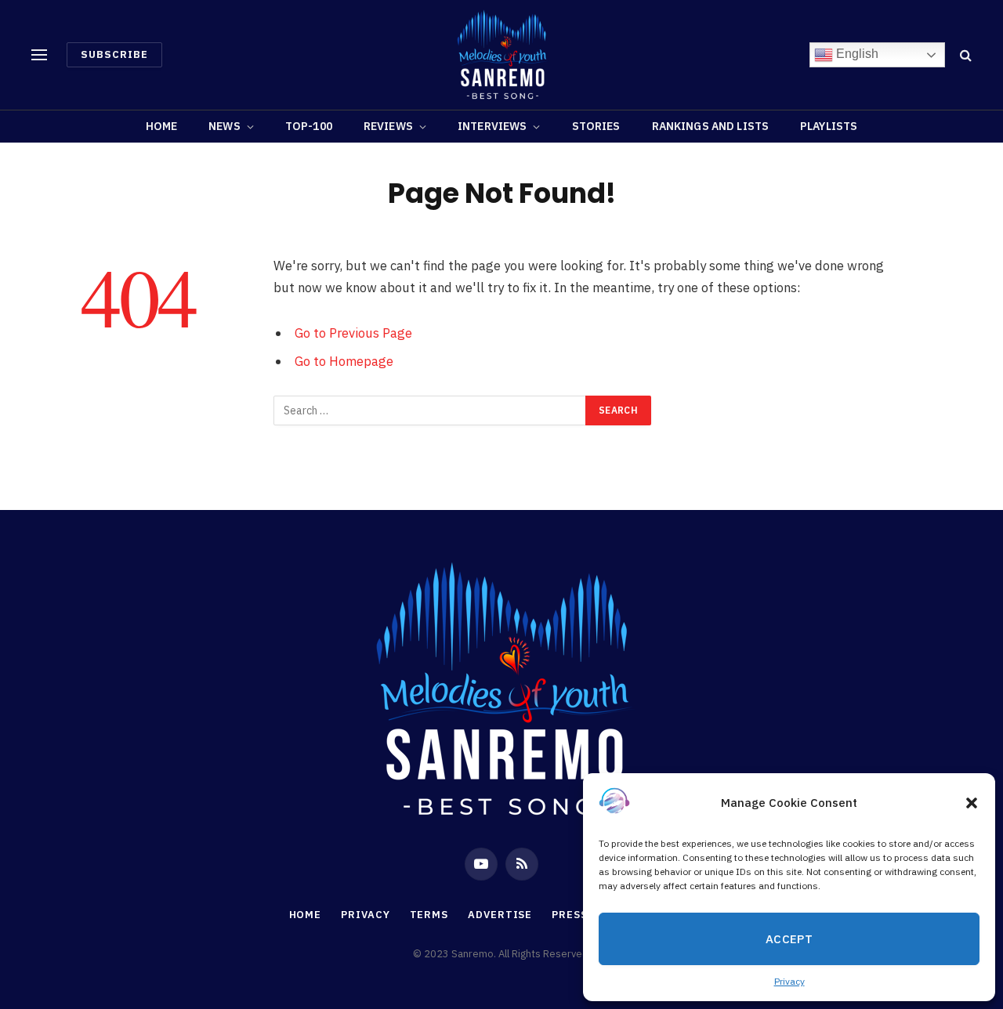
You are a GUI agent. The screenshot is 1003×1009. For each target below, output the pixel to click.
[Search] (964, 55)
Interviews (492, 126)
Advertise (500, 914)
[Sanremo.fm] (501, 55)
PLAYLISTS (828, 126)
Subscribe (114, 54)
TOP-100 (308, 126)
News (224, 126)
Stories (596, 126)
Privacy (789, 981)
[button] (971, 803)
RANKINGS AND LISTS (710, 126)
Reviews (388, 126)
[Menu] (39, 55)
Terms (429, 914)
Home (162, 126)
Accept (789, 938)
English (855, 53)
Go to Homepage (344, 361)
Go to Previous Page (353, 333)
